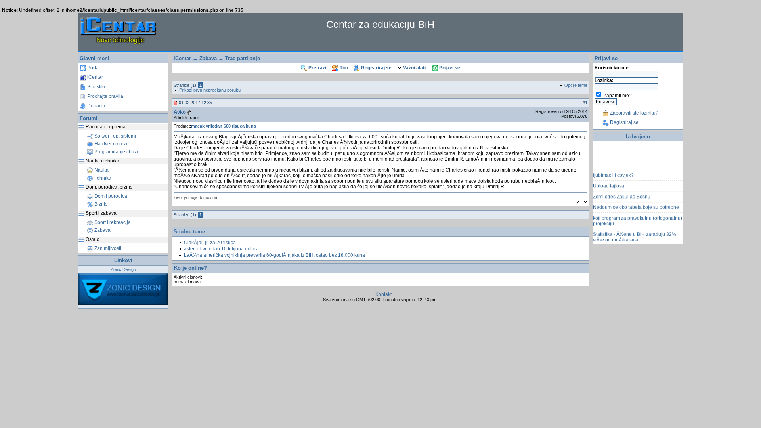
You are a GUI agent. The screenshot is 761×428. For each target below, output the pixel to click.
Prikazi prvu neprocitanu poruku (209, 90)
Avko (180, 112)
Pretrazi (316, 68)
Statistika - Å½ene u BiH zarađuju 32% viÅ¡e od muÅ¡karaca (634, 234)
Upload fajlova (608, 183)
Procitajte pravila (104, 96)
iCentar (94, 77)
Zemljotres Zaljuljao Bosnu (621, 194)
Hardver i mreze (111, 144)
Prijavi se (449, 68)
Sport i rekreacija (112, 222)
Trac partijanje (242, 58)
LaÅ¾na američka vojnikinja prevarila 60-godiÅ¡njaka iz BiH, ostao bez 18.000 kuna (274, 255)
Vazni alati (414, 68)
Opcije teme (575, 85)
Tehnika (102, 178)
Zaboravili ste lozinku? (633, 113)
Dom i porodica (110, 196)
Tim (343, 68)
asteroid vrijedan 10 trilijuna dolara (221, 249)
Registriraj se (376, 68)
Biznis (100, 204)
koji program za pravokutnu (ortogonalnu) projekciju (637, 218)
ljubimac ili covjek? (613, 172)
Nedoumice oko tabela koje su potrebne (636, 204)
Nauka (101, 170)
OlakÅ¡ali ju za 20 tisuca (210, 242)
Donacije (96, 106)
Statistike (96, 87)
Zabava (102, 230)
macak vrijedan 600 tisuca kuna (223, 126)
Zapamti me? (618, 95)
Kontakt (383, 294)
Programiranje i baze (116, 152)
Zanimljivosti (107, 248)
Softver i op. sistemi (114, 136)
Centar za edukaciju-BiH (380, 24)
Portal (93, 68)
